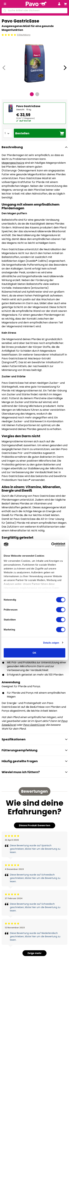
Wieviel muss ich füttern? (21, 772)
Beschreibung (12, 147)
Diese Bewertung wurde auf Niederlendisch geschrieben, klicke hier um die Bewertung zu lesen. (35, 936)
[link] (65, 4)
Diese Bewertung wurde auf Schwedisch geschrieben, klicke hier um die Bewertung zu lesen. (35, 878)
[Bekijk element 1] (32, 94)
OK (34, 652)
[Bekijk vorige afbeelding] (4, 67)
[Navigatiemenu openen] (5, 3)
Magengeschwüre (13, 163)
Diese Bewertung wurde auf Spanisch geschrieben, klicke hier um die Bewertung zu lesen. (35, 849)
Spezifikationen (14, 739)
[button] (59, 4)
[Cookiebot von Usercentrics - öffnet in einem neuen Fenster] (51, 544)
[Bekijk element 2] (37, 94)
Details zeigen (51, 642)
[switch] (60, 609)
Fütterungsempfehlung (19, 750)
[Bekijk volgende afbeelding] (65, 67)
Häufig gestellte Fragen (20, 761)
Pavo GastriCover (34, 725)
